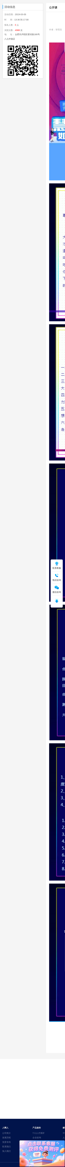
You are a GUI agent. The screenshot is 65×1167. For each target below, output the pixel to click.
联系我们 (6, 1147)
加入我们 (6, 1151)
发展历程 (6, 1138)
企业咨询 (36, 1138)
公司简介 (6, 1133)
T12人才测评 (38, 1133)
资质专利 (6, 1142)
